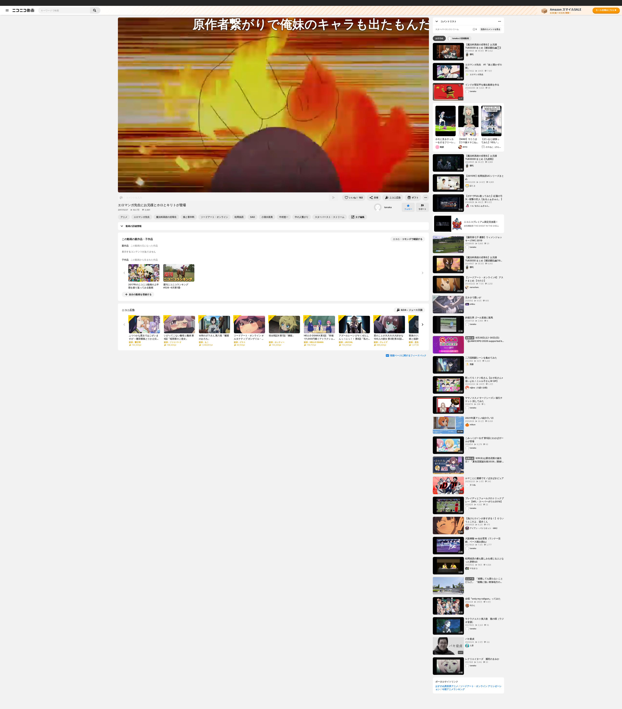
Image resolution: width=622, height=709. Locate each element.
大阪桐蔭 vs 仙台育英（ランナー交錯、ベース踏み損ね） (483, 540)
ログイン (585, 3)
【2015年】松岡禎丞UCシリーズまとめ (484, 177)
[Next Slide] (422, 324)
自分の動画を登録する (140, 294)
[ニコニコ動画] (23, 10)
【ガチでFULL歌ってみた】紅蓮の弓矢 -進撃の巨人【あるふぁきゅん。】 (484, 197)
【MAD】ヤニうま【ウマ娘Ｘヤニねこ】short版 (467, 141)
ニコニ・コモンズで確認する (407, 239)
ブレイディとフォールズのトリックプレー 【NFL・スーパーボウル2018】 (484, 500)
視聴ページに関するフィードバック (408, 355)
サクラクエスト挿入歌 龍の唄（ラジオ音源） (484, 620)
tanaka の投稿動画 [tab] (460, 38)
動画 (12, 3)
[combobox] (64, 10)
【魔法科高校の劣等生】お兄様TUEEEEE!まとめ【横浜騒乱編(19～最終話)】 (484, 259)
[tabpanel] (468, 359)
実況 (50, 3)
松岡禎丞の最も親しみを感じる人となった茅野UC (484, 560)
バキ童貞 (469, 638)
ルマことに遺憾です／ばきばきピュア (484, 478)
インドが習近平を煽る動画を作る (482, 84)
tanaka (388, 207)
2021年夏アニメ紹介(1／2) (479, 418)
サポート (422, 209)
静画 (18, 3)
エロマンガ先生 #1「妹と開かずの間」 (483, 66)
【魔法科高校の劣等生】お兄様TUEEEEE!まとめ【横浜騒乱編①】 (483, 46)
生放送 (24, 3)
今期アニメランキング (453, 689)
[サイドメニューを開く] (7, 10)
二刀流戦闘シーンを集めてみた (481, 357)
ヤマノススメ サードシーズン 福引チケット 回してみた (483, 399)
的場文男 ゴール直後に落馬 (479, 317)
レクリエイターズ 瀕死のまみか (482, 659)
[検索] (95, 10)
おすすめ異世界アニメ (446, 686)
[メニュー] (425, 197)
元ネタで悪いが (473, 297)
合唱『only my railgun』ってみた (483, 598)
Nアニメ (57, 3)
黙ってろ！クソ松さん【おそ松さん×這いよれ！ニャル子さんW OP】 (484, 379)
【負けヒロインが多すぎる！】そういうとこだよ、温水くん (484, 520)
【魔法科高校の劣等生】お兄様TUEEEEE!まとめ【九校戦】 (481, 157)
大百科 (43, 3)
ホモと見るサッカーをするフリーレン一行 (444, 141)
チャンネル (34, 3)
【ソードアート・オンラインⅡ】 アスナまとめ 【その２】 (484, 279)
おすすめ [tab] (439, 38)
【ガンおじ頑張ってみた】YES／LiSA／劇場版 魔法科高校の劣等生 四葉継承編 (490, 141)
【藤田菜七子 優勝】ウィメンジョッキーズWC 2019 (483, 239)
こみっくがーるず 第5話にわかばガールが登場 (484, 440)
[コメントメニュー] (499, 21)
